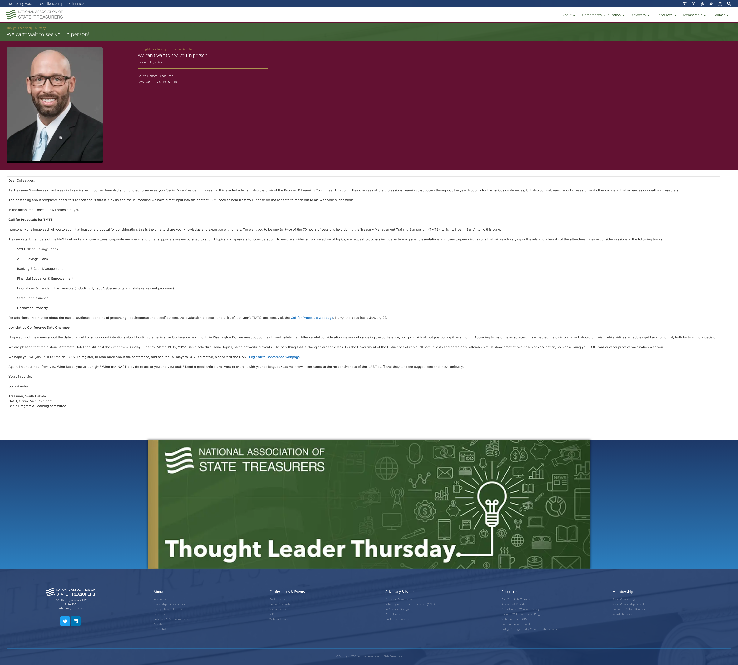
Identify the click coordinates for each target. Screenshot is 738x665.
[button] (569, 15)
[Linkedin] (76, 621)
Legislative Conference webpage (274, 357)
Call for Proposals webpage (312, 318)
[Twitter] (65, 621)
